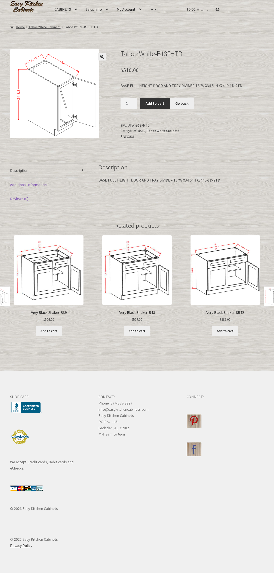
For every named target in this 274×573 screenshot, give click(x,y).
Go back (182, 103)
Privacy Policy (21, 545)
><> (153, 9)
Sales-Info (94, 9)
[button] (102, 57)
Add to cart (155, 103)
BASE (141, 131)
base (130, 136)
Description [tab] (19, 170)
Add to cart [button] (48, 331)
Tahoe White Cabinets (44, 27)
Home (20, 27)
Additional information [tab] (28, 184)
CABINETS (62, 9)
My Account (126, 9)
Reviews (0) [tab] (19, 198)
